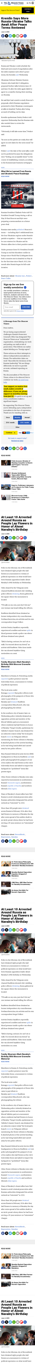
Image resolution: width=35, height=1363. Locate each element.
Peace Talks (6, 278)
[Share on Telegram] (10, 36)
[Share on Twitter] (6, 36)
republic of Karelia (14, 786)
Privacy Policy (20, 311)
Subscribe (26, 307)
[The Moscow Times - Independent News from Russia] (14, 3)
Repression (5, 837)
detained (14, 702)
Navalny (14, 837)
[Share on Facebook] (3, 36)
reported (11, 693)
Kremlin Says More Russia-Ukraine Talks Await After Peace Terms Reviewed (16, 22)
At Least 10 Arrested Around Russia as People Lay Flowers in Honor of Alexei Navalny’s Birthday (16, 523)
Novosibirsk (20, 834)
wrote (9, 737)
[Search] (30, 3)
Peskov (29, 276)
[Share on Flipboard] (21, 36)
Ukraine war (20, 276)
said (29, 757)
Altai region (12, 789)
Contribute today (27, 10)
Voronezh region (13, 783)
